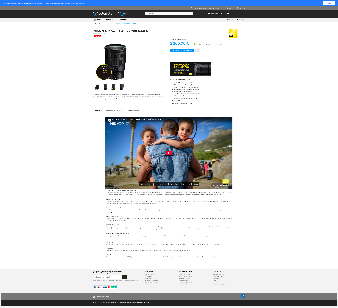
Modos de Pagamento (151, 280)
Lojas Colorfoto (217, 276)
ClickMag (215, 282)
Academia (216, 278)
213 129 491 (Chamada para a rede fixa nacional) (206, 8)
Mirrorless (110, 24)
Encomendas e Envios (151, 282)
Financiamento (183, 280)
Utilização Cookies (184, 278)
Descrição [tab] (98, 111)
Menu (99, 19)
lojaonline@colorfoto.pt (103, 296)
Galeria (215, 280)
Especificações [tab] (133, 111)
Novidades (110, 19)
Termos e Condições (185, 274)
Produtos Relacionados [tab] (114, 111)
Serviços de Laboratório (235, 20)
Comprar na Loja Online (151, 278)
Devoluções (148, 284)
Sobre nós (242, 8)
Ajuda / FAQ (148, 276)
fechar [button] (329, 3)
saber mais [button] (81, 3)
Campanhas (122, 19)
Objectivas (102, 24)
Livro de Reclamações (185, 282)
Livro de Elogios (183, 284)
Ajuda (229, 8)
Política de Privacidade (186, 276)
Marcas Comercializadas (220, 284)
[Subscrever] (124, 277)
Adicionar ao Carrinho (183, 50)
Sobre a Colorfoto (218, 274)
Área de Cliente (149, 274)
